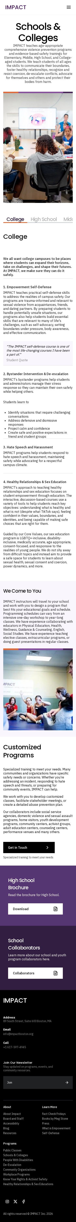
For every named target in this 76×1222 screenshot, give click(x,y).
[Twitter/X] (15, 1202)
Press (45, 1123)
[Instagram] (7, 1202)
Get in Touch (17, 848)
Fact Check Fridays (54, 1114)
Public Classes (12, 1150)
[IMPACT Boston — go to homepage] (16, 7)
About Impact (12, 1114)
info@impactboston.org (18, 1034)
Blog (6, 1128)
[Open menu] (68, 7)
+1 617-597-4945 (14, 1047)
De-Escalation (12, 1165)
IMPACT (15, 1000)
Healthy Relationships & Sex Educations (28, 1184)
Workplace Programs (16, 1174)
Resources (9, 1133)
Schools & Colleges (15, 1155)
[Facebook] (23, 1202)
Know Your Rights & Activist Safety (25, 1179)
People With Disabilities (18, 1160)
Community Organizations (19, 1169)
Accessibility (11, 1123)
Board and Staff (13, 1118)
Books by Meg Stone (55, 1118)
